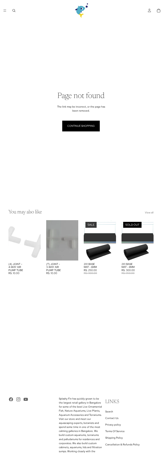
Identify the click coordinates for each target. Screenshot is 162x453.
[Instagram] (18, 399)
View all (149, 212)
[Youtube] (25, 399)
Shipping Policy (114, 438)
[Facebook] (11, 399)
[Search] (14, 10)
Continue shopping (81, 126)
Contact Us (111, 418)
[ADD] (34, 254)
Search (109, 411)
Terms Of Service (115, 431)
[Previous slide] (88, 240)
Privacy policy (113, 424)
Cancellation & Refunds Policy (122, 444)
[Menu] (5, 10)
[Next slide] (111, 240)
